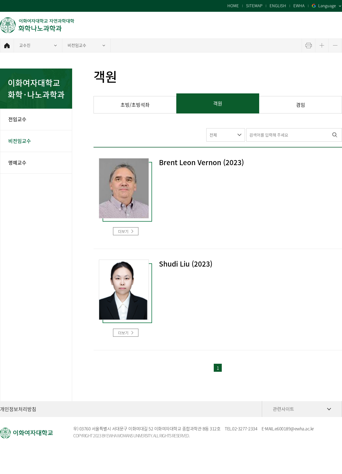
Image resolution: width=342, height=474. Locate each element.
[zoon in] (321, 45)
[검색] (334, 135)
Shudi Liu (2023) (185, 264)
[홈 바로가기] (7, 45)
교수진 (24, 45)
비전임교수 (77, 45)
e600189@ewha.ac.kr (294, 428)
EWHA (299, 6)
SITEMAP (254, 6)
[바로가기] (37, 25)
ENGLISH (278, 6)
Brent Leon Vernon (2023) (201, 162)
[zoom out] (335, 45)
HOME (233, 6)
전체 (213, 135)
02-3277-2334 (244, 428)
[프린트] (308, 45)
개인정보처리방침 (18, 409)
